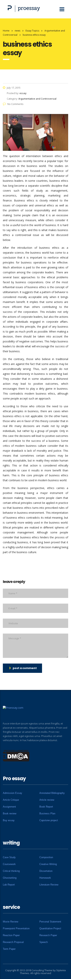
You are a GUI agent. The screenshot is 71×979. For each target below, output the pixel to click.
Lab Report (9, 884)
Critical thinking (11, 871)
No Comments (15, 104)
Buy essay (9, 820)
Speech (43, 942)
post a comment (25, 668)
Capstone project (48, 820)
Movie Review (10, 921)
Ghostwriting (9, 877)
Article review (46, 799)
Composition (46, 857)
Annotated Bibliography (52, 793)
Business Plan (47, 813)
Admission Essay (12, 793)
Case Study (9, 857)
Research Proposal (13, 942)
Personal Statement (50, 921)
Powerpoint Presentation (16, 928)
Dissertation (45, 871)
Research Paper (48, 935)
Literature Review (48, 884)
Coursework (9, 864)
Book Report (46, 806)
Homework (45, 877)
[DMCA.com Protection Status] (16, 755)
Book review (9, 813)
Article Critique (11, 799)
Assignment (9, 806)
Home (6, 30)
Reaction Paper (11, 935)
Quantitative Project (50, 928)
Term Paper (9, 949)
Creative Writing (48, 864)
